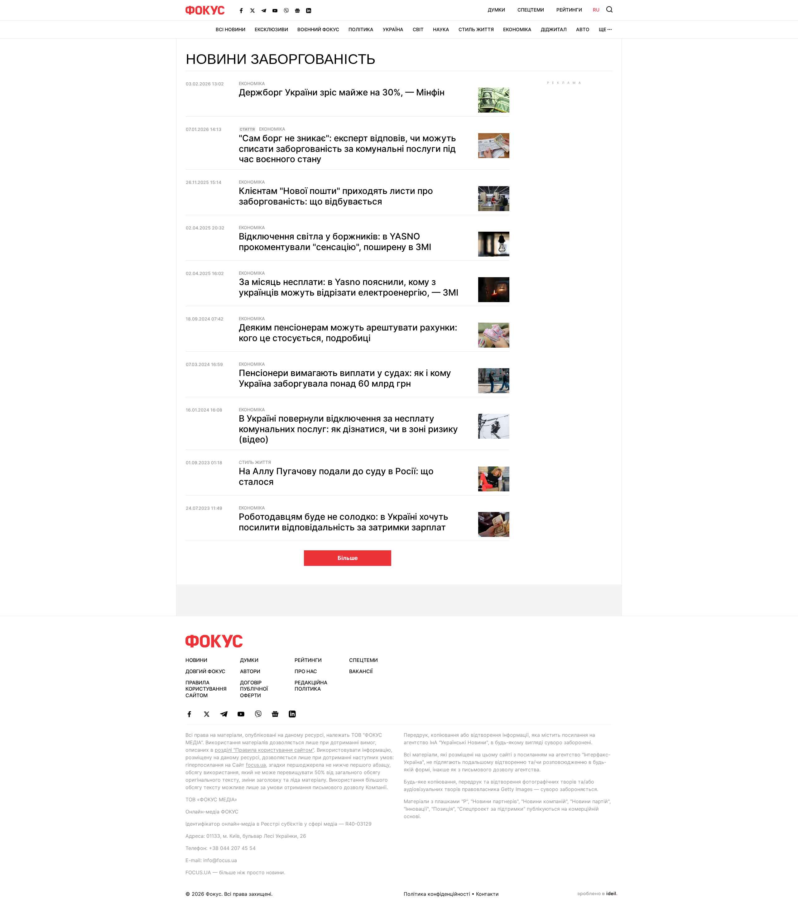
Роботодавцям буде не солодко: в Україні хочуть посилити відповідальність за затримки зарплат (343, 522)
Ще (602, 29)
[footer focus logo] (214, 641)
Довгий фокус (205, 671)
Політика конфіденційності (437, 894)
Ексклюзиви (271, 29)
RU (596, 9)
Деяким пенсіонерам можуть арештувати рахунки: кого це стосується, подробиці (348, 332)
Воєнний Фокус (318, 29)
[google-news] (275, 714)
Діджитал (554, 29)
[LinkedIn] (308, 10)
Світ (418, 29)
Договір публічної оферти (254, 689)
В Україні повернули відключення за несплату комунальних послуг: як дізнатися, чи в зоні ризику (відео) (348, 429)
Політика (361, 29)
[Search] (609, 9)
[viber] (258, 714)
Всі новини (230, 29)
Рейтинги (569, 9)
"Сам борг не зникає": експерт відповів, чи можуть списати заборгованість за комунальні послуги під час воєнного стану (347, 148)
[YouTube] (275, 10)
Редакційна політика (311, 685)
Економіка (517, 29)
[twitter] (207, 714)
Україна (393, 29)
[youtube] (241, 714)
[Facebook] (241, 10)
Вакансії (361, 671)
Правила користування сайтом (206, 689)
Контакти (487, 894)
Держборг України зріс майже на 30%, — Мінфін (342, 92)
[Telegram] (263, 10)
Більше (348, 558)
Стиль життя (476, 29)
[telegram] (224, 714)
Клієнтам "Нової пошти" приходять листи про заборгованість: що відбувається (336, 196)
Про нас (306, 671)
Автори (250, 671)
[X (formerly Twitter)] (252, 10)
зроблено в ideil (597, 894)
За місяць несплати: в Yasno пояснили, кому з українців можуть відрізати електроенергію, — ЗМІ (349, 287)
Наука (441, 29)
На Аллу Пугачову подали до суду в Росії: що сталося (336, 476)
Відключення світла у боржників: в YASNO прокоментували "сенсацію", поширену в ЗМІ (335, 241)
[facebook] (189, 714)
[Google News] (297, 10)
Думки (496, 9)
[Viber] (286, 10)
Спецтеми (530, 9)
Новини (196, 660)
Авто (582, 29)
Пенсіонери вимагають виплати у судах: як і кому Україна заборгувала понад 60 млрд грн (345, 378)
